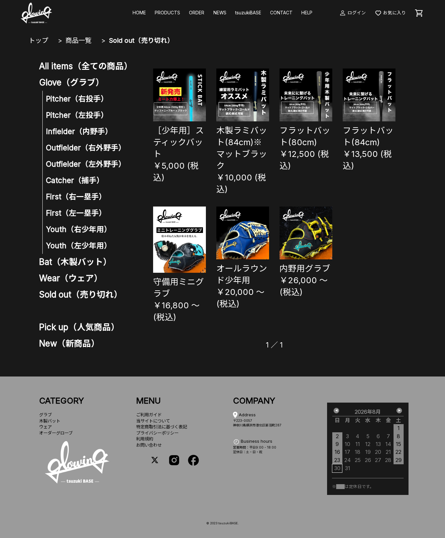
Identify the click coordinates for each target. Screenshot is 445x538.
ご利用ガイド (149, 414)
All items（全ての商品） (85, 66)
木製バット (49, 420)
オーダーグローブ (56, 433)
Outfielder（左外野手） (86, 164)
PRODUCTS (167, 12)
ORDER (196, 12)
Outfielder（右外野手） (86, 147)
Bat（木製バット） (75, 262)
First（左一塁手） (76, 213)
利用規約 (144, 438)
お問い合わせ (149, 445)
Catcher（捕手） (75, 180)
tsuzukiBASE (248, 12)
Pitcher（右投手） (77, 98)
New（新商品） (69, 343)
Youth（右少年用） (78, 229)
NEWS (219, 12)
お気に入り (394, 12)
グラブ (45, 414)
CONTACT (281, 12)
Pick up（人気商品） (79, 327)
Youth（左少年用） (78, 245)
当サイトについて (153, 420)
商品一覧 (78, 40)
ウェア (45, 426)
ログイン (356, 12)
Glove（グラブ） (71, 82)
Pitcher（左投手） (77, 115)
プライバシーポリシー (157, 433)
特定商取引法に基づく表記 (161, 426)
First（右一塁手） (76, 196)
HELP (306, 12)
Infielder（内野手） (79, 131)
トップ (38, 40)
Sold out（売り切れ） (141, 40)
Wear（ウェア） (70, 278)
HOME (139, 12)
